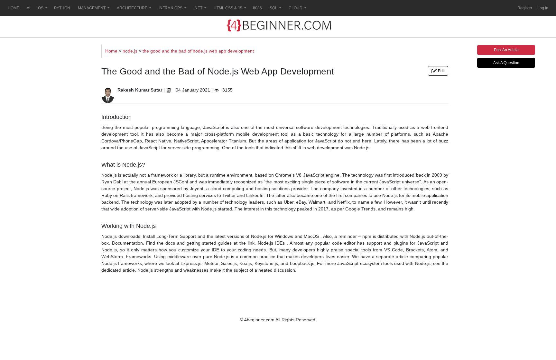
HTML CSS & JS (228, 8)
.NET (198, 8)
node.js (131, 51)
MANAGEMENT (92, 8)
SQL (273, 8)
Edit (441, 71)
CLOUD (295, 8)
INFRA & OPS (170, 8)
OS (40, 8)
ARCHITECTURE (132, 8)
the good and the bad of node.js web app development (198, 51)
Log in (542, 8)
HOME (13, 8)
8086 (257, 8)
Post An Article (506, 50)
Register (524, 8)
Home (112, 51)
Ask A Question (506, 63)
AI (28, 8)
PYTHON (62, 8)
